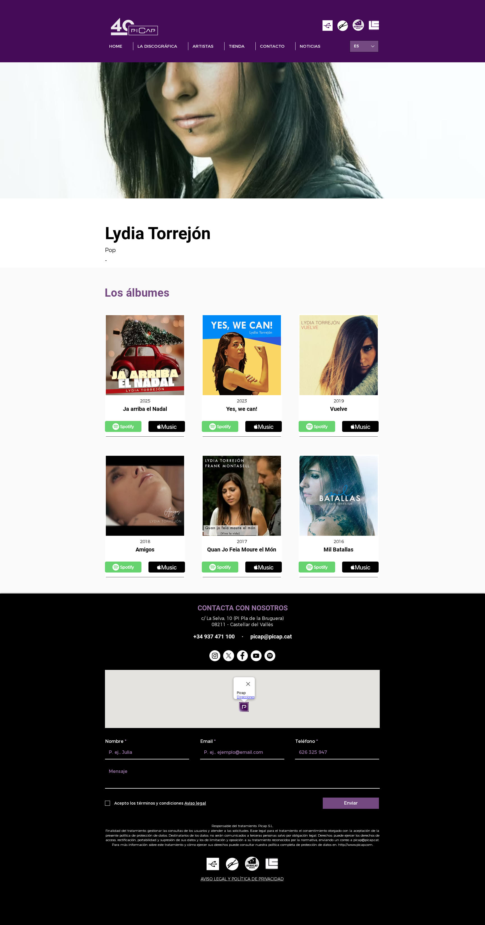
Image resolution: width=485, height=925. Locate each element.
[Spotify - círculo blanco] (269, 655)
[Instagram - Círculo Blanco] (214, 655)
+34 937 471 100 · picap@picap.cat (242, 636)
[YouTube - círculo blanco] (256, 655)
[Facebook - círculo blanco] (242, 655)
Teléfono (305, 741)
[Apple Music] (123, 426)
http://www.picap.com (355, 844)
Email (206, 741)
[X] (228, 655)
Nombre (114, 741)
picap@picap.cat (366, 840)
